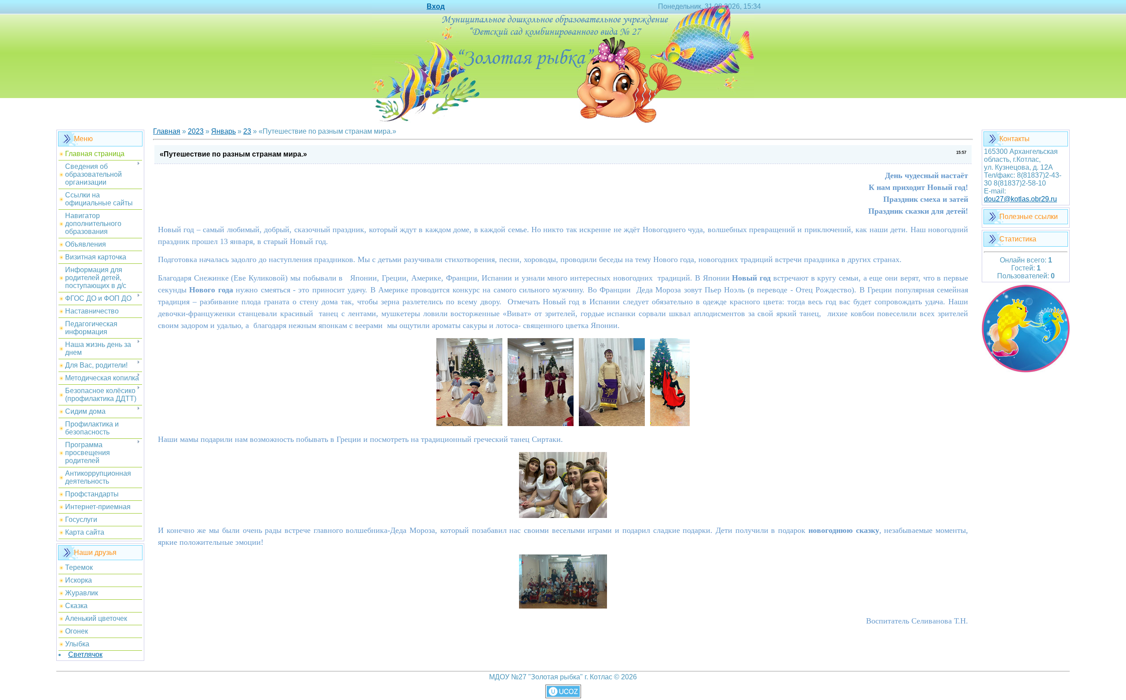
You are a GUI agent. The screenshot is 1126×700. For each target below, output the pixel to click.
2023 (196, 131)
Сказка (76, 605)
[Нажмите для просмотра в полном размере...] (469, 423)
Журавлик (81, 593)
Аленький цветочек (96, 618)
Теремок (79, 567)
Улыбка (77, 644)
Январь (223, 131)
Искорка (78, 580)
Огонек (76, 631)
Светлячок (85, 654)
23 (247, 131)
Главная (166, 131)
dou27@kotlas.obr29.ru (1020, 199)
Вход (436, 6)
